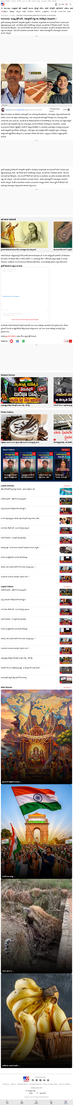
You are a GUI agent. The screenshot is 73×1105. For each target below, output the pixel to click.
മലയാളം (44, 1)
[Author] (3, 110)
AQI (63, 4)
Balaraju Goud (20, 110)
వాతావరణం (30, 11)
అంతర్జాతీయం (45, 11)
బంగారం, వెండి (62, 11)
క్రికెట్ (20, 8)
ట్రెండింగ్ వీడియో (11, 336)
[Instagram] (40, 1080)
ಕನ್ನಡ (13, 1)
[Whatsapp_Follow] (23, 341)
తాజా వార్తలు (7, 8)
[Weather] (59, 4)
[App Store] (42, 1093)
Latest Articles (7, 486)
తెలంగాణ (31, 8)
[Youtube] (12, 341)
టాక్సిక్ (24, 11)
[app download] (55, 4)
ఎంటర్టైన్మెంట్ (15, 8)
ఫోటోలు (42, 8)
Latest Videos (7, 586)
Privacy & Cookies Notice (50, 1084)
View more (65, 449)
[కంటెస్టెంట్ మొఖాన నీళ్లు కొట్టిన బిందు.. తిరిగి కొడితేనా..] (45, 466)
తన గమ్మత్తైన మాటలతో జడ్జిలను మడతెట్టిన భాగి (10, 476)
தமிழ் (38, 1)
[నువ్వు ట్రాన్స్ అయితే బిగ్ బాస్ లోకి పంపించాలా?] (28, 466)
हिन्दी (8, 1)
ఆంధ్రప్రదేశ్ (24, 8)
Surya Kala (8, 110)
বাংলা (29, 1)
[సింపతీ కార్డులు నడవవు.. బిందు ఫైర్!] (62, 466)
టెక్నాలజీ (18, 11)
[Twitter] (37, 1080)
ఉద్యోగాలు (5, 11)
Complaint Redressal (35, 1084)
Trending (12, 15)
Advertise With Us (22, 1084)
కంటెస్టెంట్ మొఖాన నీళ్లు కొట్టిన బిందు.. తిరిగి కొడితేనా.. (45, 476)
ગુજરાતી (24, 1)
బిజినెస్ (47, 8)
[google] (56, 110)
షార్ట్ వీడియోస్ (59, 8)
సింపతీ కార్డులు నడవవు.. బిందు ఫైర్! (61, 476)
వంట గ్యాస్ (54, 11)
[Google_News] (17, 341)
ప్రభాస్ (69, 11)
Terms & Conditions (64, 1084)
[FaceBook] (33, 1080)
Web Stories (6, 687)
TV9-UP (54, 1)
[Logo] (2, 4)
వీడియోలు (37, 11)
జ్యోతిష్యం (12, 11)
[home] (2, 8)
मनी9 (49, 1)
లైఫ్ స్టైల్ (36, 8)
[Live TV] (66, 4)
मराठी (19, 1)
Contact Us (6, 1084)
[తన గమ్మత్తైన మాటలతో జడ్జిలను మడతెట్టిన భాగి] (10, 466)
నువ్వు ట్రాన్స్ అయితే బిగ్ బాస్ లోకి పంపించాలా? (27, 476)
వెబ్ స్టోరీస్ (52, 8)
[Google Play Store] (31, 1092)
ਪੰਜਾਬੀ (33, 1)
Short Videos (9, 450)
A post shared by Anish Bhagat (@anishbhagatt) (25, 319)
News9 (2, 1)
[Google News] (48, 1080)
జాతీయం (66, 8)
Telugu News (4, 15)
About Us (13, 1084)
